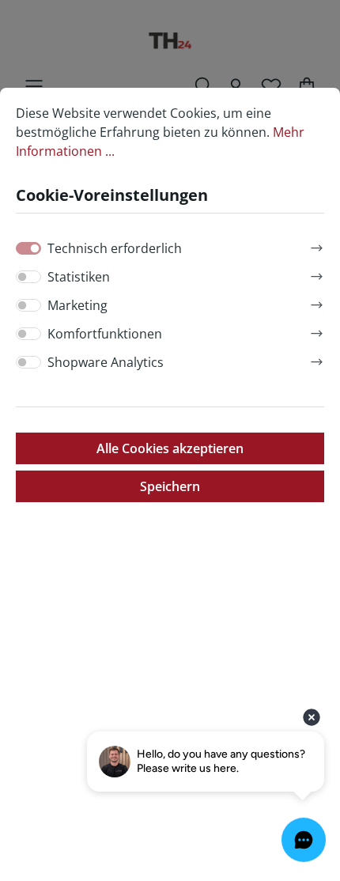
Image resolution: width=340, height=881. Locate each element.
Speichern (170, 486)
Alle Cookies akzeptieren (170, 448)
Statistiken (78, 276)
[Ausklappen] (316, 245)
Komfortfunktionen (104, 333)
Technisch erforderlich (114, 248)
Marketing (77, 305)
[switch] (28, 276)
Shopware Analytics (105, 362)
